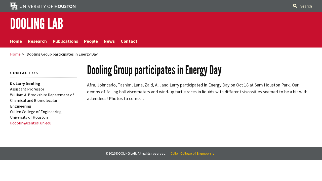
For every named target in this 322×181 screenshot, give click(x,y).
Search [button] (306, 6)
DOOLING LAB (36, 24)
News (109, 41)
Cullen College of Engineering (193, 153)
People (91, 41)
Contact (129, 41)
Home (16, 41)
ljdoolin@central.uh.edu (30, 122)
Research (37, 41)
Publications (65, 41)
